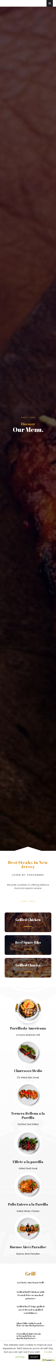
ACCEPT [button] (34, 1357)
